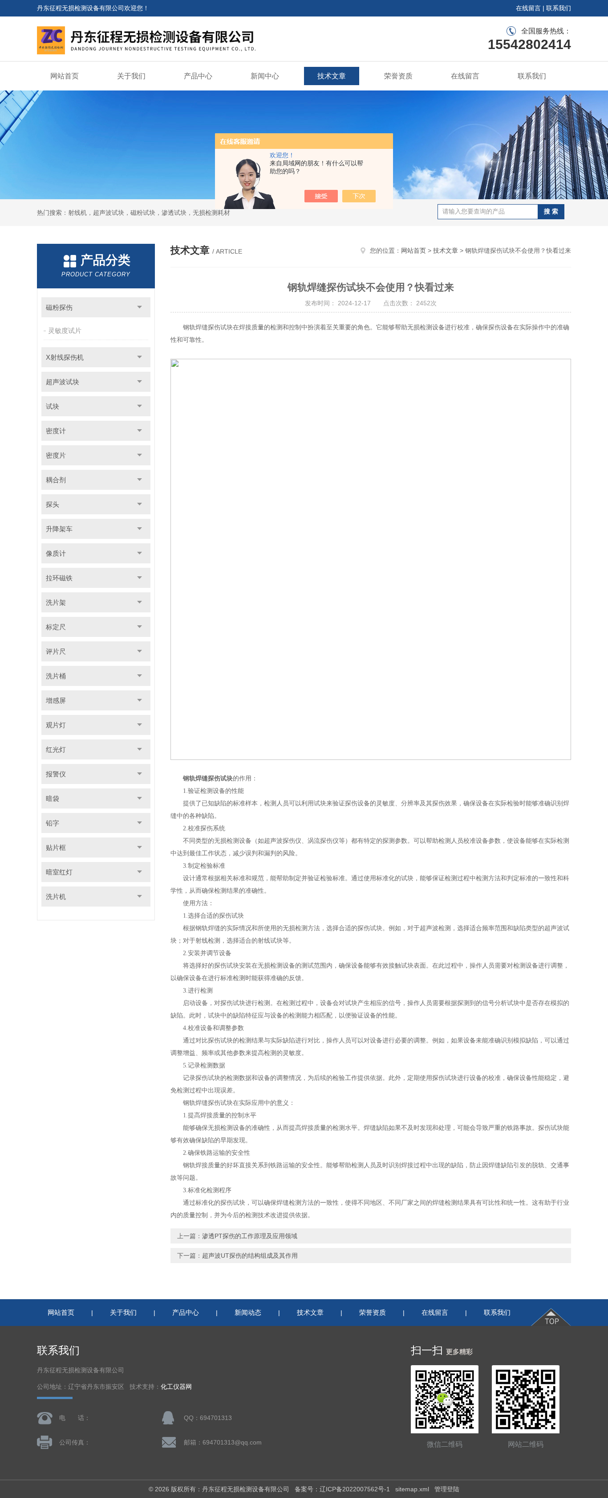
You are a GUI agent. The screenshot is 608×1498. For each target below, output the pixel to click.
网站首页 (64, 76)
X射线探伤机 (65, 357)
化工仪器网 (176, 1386)
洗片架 (56, 602)
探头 (52, 504)
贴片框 (56, 847)
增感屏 (56, 700)
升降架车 (59, 529)
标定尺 (56, 627)
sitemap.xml (412, 1489)
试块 (52, 406)
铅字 (52, 823)
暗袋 (52, 798)
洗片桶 (56, 676)
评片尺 (56, 651)
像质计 (56, 553)
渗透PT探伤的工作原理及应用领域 (249, 1235)
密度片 (56, 455)
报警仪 (56, 774)
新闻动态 (248, 1312)
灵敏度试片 (64, 330)
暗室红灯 (59, 872)
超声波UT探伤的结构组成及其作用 (250, 1255)
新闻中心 (265, 76)
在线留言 (528, 8)
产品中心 (198, 76)
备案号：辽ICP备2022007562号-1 (342, 1489)
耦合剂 (56, 480)
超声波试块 (62, 382)
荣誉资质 (398, 76)
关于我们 (131, 76)
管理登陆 (446, 1489)
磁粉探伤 (59, 307)
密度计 (56, 431)
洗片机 (56, 896)
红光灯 (56, 749)
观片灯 (56, 725)
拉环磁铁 (59, 578)
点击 (139, 307)
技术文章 (331, 76)
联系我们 (558, 8)
